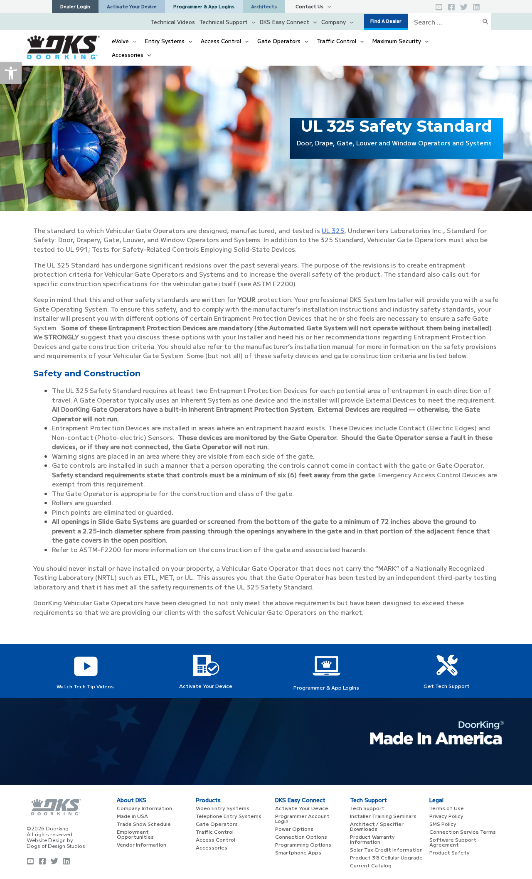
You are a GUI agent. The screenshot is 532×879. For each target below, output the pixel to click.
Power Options (294, 828)
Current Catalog (371, 865)
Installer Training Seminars (383, 815)
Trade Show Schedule (144, 823)
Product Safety (449, 852)
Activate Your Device (205, 685)
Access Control (215, 839)
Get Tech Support (447, 685)
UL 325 (333, 230)
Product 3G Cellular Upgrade (386, 857)
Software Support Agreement (452, 842)
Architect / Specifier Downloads (377, 826)
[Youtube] (30, 861)
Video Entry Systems (222, 807)
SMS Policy (442, 823)
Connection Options (301, 836)
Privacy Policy (446, 815)
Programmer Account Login (302, 818)
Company (333, 22)
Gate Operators (217, 823)
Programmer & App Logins (326, 687)
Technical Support (223, 22)
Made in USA (132, 815)
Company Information (144, 807)
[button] (11, 73)
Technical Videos (172, 22)
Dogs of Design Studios (56, 846)
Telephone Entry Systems (228, 815)
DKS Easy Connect (284, 22)
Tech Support (367, 807)
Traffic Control (215, 831)
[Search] (485, 21)
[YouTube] (439, 7)
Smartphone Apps (298, 852)
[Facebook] (451, 7)
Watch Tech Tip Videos (85, 686)
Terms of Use (446, 807)
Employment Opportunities (135, 834)
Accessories (211, 847)
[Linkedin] (476, 7)
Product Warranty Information (372, 839)
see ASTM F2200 (266, 283)
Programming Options (303, 844)
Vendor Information (141, 844)
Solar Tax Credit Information (386, 849)
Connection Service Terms (462, 831)
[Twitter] (464, 7)
